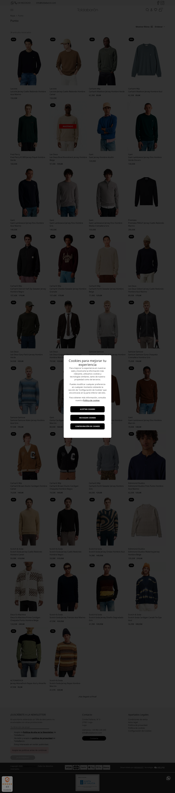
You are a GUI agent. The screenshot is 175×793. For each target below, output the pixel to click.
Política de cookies (91, 400)
